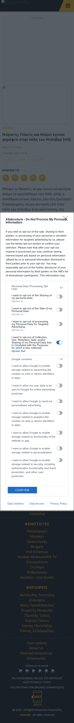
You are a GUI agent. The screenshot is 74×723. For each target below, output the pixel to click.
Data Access (37, 503)
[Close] (66, 219)
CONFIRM (22, 490)
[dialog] (37, 361)
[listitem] (37, 287)
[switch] (59, 296)
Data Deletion (15, 503)
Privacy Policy (58, 503)
